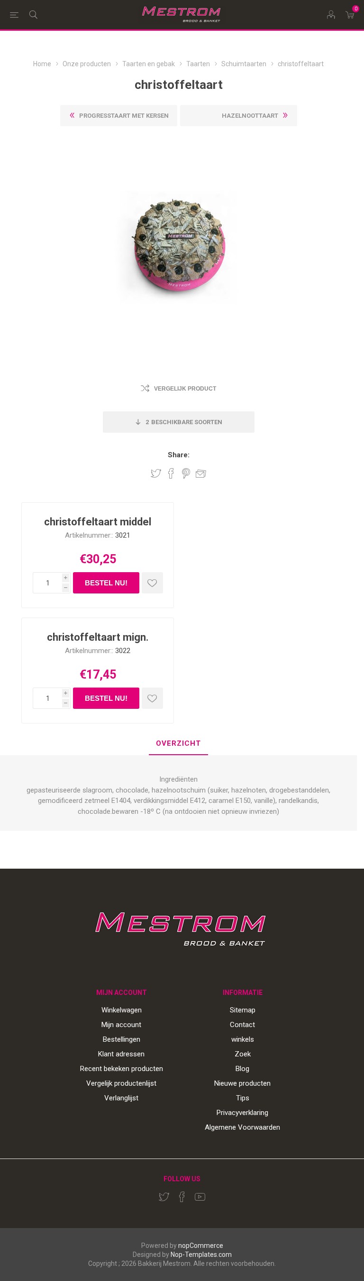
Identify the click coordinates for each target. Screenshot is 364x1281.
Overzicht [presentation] (178, 743)
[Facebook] (182, 1196)
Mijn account (121, 1024)
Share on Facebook (171, 473)
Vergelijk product (185, 388)
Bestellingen (121, 1039)
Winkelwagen (121, 1010)
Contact (242, 1024)
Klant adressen (121, 1054)
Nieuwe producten (242, 1083)
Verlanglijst (121, 1098)
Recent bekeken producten (121, 1068)
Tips (242, 1098)
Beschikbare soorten (184, 422)
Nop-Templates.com (201, 1254)
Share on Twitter (156, 473)
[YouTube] (200, 1196)
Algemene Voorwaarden (242, 1127)
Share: (179, 455)
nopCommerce (200, 1245)
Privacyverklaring (242, 1112)
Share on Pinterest (186, 473)
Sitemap (242, 1010)
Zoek (243, 1054)
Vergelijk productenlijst (121, 1083)
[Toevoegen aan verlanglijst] (152, 582)
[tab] (178, 744)
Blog (242, 1068)
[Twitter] (164, 1196)
